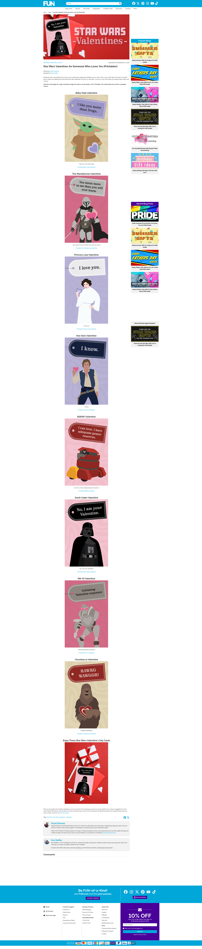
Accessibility (105, 917)
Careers (104, 912)
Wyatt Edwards (54, 71)
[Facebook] (134, 3)
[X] (138, 3)
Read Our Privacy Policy (140, 934)
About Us (104, 909)
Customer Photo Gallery (109, 928)
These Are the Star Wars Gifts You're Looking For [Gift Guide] (145, 127)
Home (47, 907)
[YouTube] (152, 3)
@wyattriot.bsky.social (109, 832)
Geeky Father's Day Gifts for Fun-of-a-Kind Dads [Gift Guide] (145, 83)
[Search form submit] (120, 3)
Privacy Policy (86, 915)
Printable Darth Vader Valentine (86, 572)
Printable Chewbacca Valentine (86, 734)
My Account (49, 911)
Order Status (66, 912)
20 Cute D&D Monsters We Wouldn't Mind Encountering (144, 149)
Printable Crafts (56, 62)
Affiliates (104, 915)
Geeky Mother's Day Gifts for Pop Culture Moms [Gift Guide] (144, 105)
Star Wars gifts (64, 813)
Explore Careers (93, 898)
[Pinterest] (143, 3)
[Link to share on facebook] (125, 818)
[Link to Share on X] (128, 818)
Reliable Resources (107, 923)
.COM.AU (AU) (86, 923)
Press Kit (104, 920)
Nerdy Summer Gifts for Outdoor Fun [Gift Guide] (144, 61)
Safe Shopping (86, 909)
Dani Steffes (54, 73)
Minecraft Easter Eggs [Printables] (145, 311)
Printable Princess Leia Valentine (86, 329)
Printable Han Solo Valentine (86, 410)
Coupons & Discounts (69, 923)
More (135, 8)
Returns (65, 915)
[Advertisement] (145, 25)
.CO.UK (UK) (85, 920)
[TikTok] (157, 3)
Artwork (46, 62)
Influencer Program (107, 931)
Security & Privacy (87, 912)
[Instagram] (148, 3)
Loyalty (104, 934)
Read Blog (141, 897)
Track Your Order (51, 915)
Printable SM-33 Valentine (86, 653)
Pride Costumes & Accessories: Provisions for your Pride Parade (144, 224)
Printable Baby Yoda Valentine (86, 167)
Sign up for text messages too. (134, 928)
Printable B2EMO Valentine (86, 491)
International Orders (69, 920)
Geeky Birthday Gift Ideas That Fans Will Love (145, 171)
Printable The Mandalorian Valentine (86, 248)
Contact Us (66, 909)
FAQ (64, 917)
